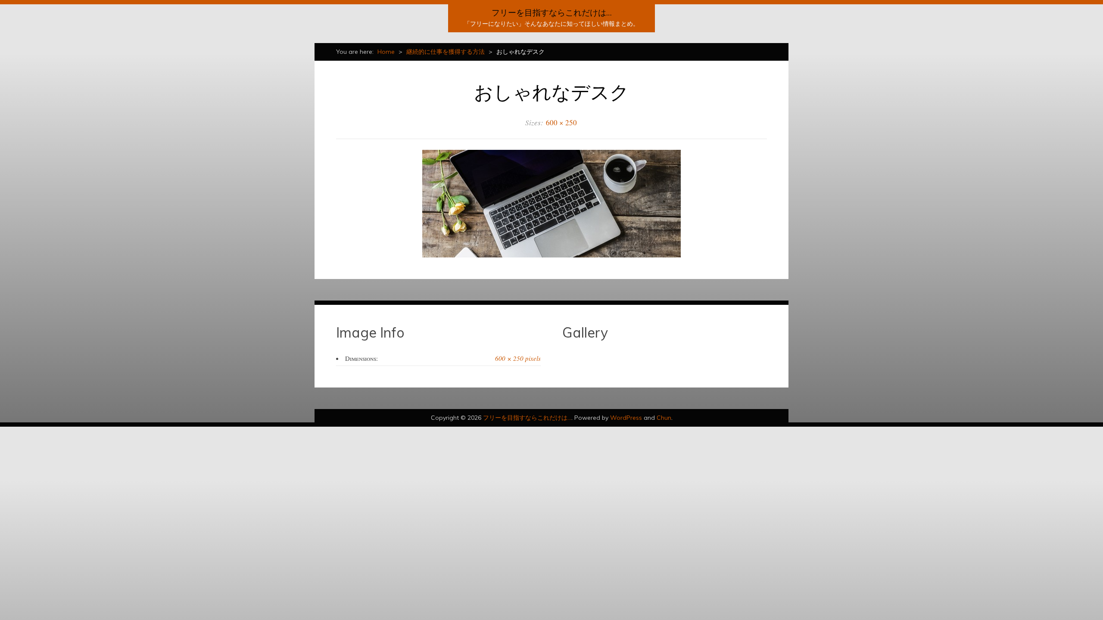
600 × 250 (561, 122)
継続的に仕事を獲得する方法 (445, 52)
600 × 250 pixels (518, 358)
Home (386, 52)
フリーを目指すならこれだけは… (552, 12)
